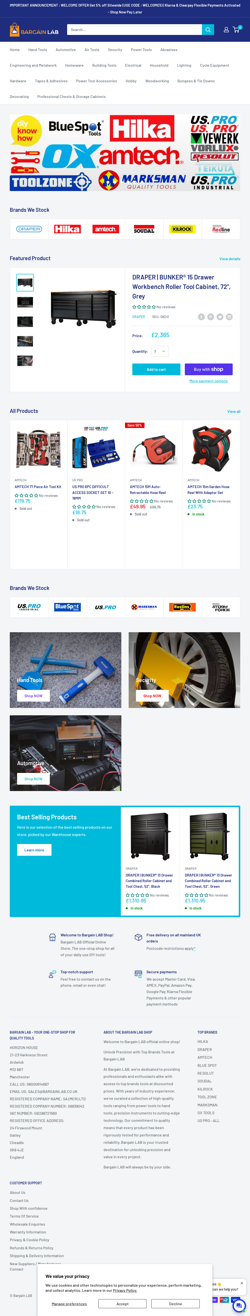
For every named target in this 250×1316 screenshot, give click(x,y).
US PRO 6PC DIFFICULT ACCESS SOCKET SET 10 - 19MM (92, 492)
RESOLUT (206, 1073)
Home (15, 49)
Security (115, 49)
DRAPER (138, 317)
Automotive (66, 49)
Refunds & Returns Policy (31, 1247)
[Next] (240, 494)
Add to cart (156, 369)
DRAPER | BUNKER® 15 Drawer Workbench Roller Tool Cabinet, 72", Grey (181, 286)
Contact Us (19, 1200)
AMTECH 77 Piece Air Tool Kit (38, 486)
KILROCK (205, 1089)
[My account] (226, 29)
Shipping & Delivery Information (37, 1255)
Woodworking (157, 80)
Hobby (131, 80)
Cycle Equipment (214, 65)
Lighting (184, 65)
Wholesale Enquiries (27, 1224)
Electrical (133, 65)
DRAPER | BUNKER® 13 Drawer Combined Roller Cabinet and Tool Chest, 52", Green (208, 881)
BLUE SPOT (207, 1065)
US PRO (77, 480)
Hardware (18, 80)
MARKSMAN (208, 1104)
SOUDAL (205, 1081)
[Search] (208, 29)
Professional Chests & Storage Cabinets (71, 96)
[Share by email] (229, 316)
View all (234, 411)
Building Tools (104, 65)
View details (230, 258)
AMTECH (20, 480)
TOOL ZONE (207, 1096)
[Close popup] (242, 1283)
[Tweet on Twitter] (220, 316)
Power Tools (141, 49)
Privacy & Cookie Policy (29, 1239)
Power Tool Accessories (96, 80)
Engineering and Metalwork (33, 65)
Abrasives (168, 49)
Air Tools (91, 49)
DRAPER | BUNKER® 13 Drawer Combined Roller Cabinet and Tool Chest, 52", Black (149, 881)
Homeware (74, 65)
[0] (236, 29)
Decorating (19, 96)
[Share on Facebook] (201, 316)
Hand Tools (37, 49)
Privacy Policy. (125, 1290)
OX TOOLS (206, 1112)
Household (159, 65)
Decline (175, 1303)
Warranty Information (28, 1232)
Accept (122, 1303)
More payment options (208, 380)
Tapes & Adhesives (51, 80)
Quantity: (140, 351)
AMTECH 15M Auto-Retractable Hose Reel (148, 489)
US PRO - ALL (209, 1120)
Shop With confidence (29, 1208)
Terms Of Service (24, 1216)
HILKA (203, 1041)
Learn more (34, 849)
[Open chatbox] (239, 1306)
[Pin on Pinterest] (210, 316)
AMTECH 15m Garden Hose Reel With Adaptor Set (208, 489)
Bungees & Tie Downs (196, 80)
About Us (17, 1192)
